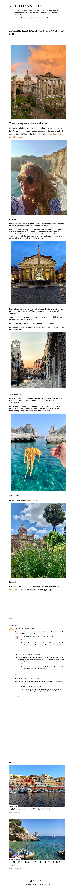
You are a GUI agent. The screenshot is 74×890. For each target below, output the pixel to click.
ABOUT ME (19, 18)
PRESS (26, 18)
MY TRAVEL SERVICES (37, 18)
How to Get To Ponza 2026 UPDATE (29, 808)
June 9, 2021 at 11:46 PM (46, 636)
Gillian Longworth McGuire (30, 636)
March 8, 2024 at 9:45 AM (32, 654)
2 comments (17, 868)
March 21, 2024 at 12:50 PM (31, 678)
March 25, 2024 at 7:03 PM (32, 664)
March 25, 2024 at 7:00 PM (33, 686)
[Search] (63, 5)
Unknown (18, 629)
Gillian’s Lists (28, 5)
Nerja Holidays (20, 654)
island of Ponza (32, 500)
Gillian (23, 664)
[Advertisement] (37, 743)
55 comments (17, 812)
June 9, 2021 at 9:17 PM (28, 629)
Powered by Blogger (38, 880)
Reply (17, 650)
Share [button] (10, 618)
